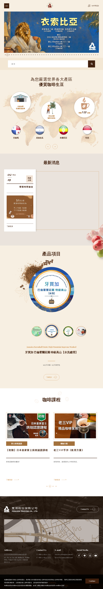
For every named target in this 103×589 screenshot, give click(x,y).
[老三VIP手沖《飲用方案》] (75, 425)
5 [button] (14, 55)
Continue (92, 581)
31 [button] (70, 55)
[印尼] (87, 130)
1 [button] (5, 55)
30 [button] (68, 55)
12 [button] (29, 55)
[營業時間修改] (20, 207)
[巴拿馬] (16, 130)
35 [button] (78, 55)
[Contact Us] (88, 509)
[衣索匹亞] (63, 130)
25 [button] (57, 55)
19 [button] (44, 55)
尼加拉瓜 (39, 138)
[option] (51, 32)
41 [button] (91, 55)
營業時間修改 (26, 186)
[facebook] (79, 555)
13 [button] (31, 55)
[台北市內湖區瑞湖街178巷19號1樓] (51, 530)
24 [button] (55, 55)
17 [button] (40, 55)
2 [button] (7, 55)
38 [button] (85, 55)
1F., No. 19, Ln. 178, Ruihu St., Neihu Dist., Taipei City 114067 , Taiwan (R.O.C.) (16, 559)
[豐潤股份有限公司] (53, 6)
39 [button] (87, 55)
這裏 (66, 585)
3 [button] (9, 55)
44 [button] (98, 55)
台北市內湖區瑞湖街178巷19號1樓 (15, 554)
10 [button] (25, 55)
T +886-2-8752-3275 (44, 554)
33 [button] (74, 55)
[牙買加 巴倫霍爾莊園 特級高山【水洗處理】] (51, 289)
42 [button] (94, 55)
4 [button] (12, 55)
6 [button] (16, 55)
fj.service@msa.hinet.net (64, 557)
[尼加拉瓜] (40, 130)
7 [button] (18, 55)
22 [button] (50, 55)
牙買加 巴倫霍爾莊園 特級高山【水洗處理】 (51, 352)
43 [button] (96, 55)
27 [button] (61, 55)
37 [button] (83, 55)
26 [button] (59, 55)
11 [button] (27, 55)
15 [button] (35, 55)
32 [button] (72, 55)
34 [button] (76, 55)
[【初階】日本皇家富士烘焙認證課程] (27, 425)
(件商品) (95, 6)
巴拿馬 (16, 138)
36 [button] (81, 55)
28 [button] (63, 55)
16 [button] (38, 55)
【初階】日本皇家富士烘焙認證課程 (27, 450)
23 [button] (53, 55)
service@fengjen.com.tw (64, 554)
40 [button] (89, 55)
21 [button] (48, 55)
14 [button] (33, 55)
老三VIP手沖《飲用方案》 (69, 450)
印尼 (87, 138)
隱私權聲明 (52, 582)
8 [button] (20, 55)
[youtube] (95, 555)
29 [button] (65, 55)
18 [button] (42, 55)
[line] (84, 555)
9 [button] (22, 55)
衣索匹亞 (63, 138)
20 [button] (46, 55)
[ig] (90, 555)
